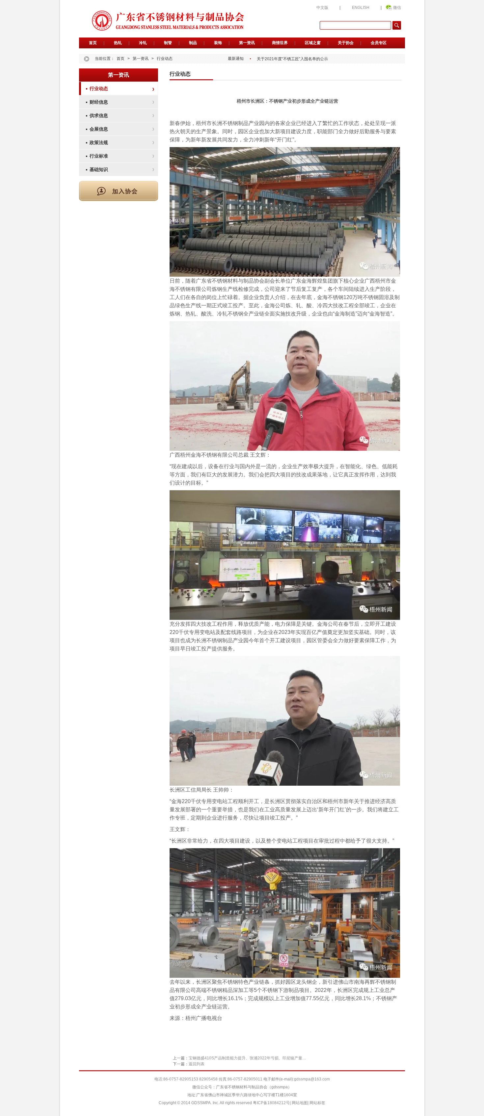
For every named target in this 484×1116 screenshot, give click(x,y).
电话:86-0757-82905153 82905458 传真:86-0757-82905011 (208, 1079)
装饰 (218, 42)
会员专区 (379, 42)
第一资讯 (247, 42)
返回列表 (196, 1064)
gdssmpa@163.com (312, 1079)
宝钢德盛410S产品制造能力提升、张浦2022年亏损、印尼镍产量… (247, 1058)
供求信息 (99, 115)
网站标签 (317, 1103)
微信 (397, 7)
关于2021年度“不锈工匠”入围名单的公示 (292, 59)
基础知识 (99, 169)
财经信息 (99, 102)
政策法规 (99, 142)
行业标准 (99, 156)
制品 (193, 42)
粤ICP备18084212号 (271, 1103)
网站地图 (300, 1103)
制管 (168, 42)
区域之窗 (313, 42)
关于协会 (346, 42)
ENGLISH (360, 7)
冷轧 (143, 42)
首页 (93, 42)
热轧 (118, 42)
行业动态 (165, 58)
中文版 (322, 7)
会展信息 (99, 129)
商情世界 (280, 42)
